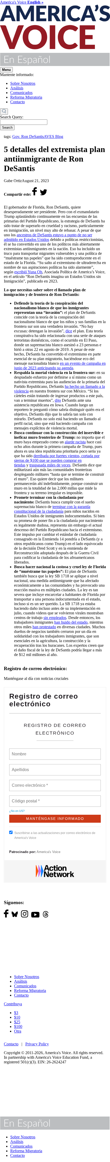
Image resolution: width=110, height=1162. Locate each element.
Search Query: (11, 117)
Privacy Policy (37, 1044)
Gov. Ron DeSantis (28, 136)
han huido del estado (70, 622)
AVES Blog (53, 136)
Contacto (17, 102)
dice (68, 331)
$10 (17, 1017)
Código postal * (25, 798)
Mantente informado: (17, 74)
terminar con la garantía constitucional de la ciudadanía (52, 508)
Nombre (18, 751)
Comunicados (21, 92)
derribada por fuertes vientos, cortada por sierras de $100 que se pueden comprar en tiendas (57, 460)
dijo (58, 400)
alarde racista (75, 442)
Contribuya (13, 1004)
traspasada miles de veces (49, 465)
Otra (17, 1031)
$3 (16, 1012)
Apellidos (20, 766)
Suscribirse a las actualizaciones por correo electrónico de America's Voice (54, 835)
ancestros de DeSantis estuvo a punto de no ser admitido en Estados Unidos (48, 237)
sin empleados (54, 617)
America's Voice (21, 2)
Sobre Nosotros (22, 83)
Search (7, 127)
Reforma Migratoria (26, 97)
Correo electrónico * (31, 782)
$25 (17, 1022)
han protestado (44, 627)
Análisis (16, 88)
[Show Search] (4, 111)
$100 (18, 1026)
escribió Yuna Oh (28, 272)
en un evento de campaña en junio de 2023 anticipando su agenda (60, 365)
